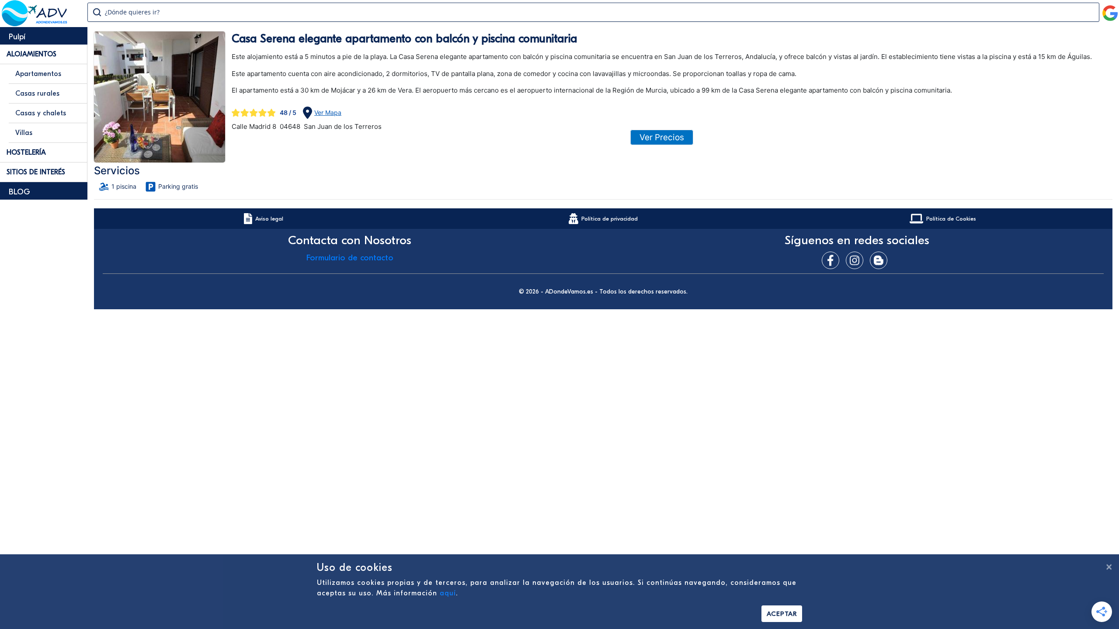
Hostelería (26, 152)
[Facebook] (833, 260)
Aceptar (782, 614)
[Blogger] (881, 260)
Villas (23, 133)
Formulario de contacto (349, 258)
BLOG (19, 192)
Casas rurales (37, 93)
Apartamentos (38, 74)
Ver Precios (661, 137)
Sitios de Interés (36, 172)
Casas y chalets (40, 113)
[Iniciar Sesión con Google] (1110, 9)
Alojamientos (31, 54)
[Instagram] (857, 260)
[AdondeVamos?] (35, 23)
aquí (448, 593)
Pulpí (17, 36)
